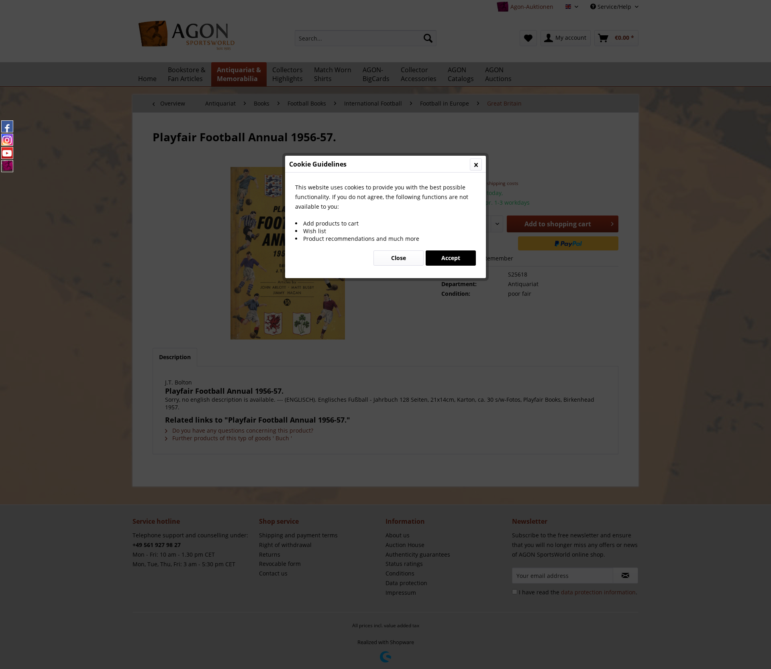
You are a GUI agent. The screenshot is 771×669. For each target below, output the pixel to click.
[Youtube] (7, 153)
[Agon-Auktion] (7, 166)
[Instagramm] (7, 140)
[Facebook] (7, 126)
